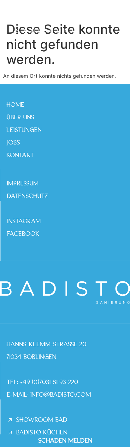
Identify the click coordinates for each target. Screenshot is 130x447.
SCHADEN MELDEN (65, 440)
